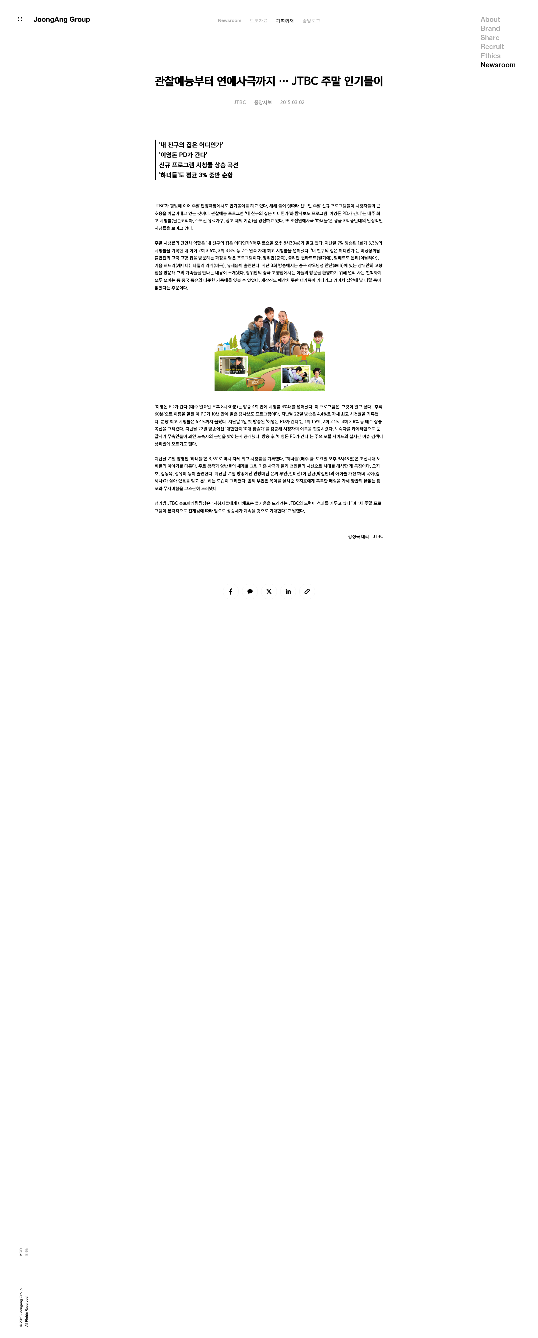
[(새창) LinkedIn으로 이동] (288, 591)
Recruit (492, 46)
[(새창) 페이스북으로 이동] (231, 591)
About (490, 19)
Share (490, 37)
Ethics (491, 55)
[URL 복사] (307, 591)
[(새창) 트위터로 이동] (269, 591)
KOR (21, 1252)
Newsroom (498, 64)
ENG (26, 1252)
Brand (490, 28)
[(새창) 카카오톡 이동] (250, 591)
